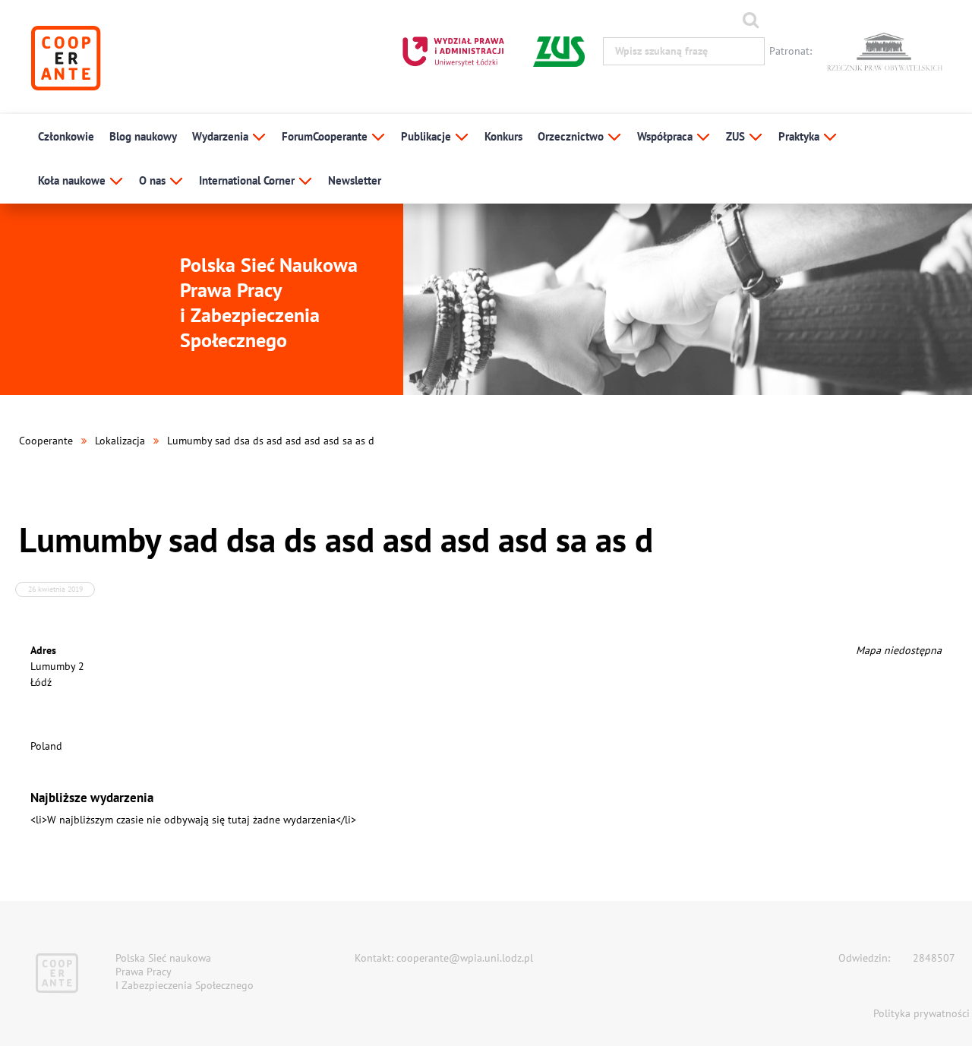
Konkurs (503, 136)
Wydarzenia (221, 136)
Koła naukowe (73, 180)
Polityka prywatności (921, 1013)
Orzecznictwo (572, 136)
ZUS (737, 136)
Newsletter (354, 180)
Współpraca (666, 136)
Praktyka (800, 136)
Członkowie (66, 136)
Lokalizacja (120, 440)
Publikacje (427, 136)
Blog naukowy (143, 136)
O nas (154, 180)
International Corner (248, 180)
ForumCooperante (326, 136)
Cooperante (46, 440)
